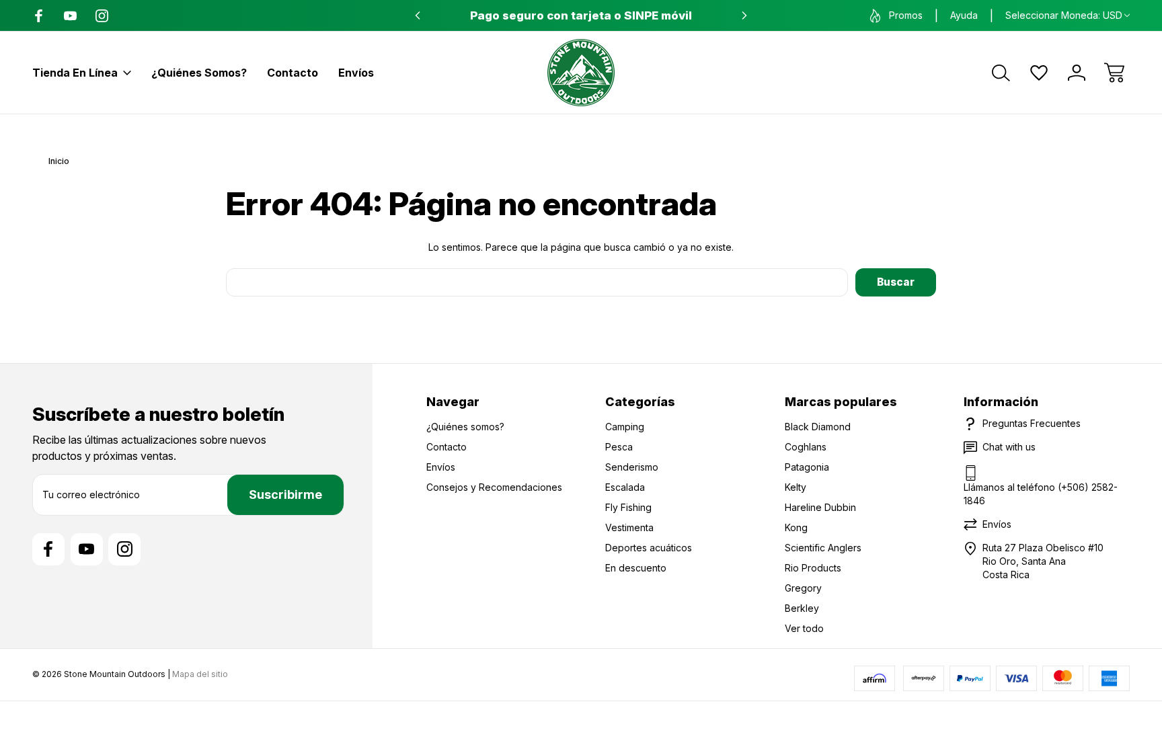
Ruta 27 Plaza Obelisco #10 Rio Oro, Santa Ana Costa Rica (1042, 561)
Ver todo (804, 628)
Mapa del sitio (200, 674)
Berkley (802, 608)
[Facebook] (38, 15)
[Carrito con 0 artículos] (1114, 72)
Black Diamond (818, 426)
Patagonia (807, 467)
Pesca (619, 446)
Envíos (356, 72)
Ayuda (964, 15)
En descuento (635, 568)
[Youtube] (70, 15)
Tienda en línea (75, 72)
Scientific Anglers (823, 547)
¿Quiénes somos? (199, 72)
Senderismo (631, 467)
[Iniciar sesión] (1076, 72)
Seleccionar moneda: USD (1063, 15)
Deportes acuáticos (648, 547)
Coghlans (805, 446)
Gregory (803, 588)
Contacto (292, 72)
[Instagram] (101, 15)
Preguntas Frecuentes (1031, 423)
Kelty (795, 487)
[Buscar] (1001, 72)
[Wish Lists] (1038, 72)
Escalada (625, 487)
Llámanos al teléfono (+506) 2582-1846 (1041, 493)
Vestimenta (629, 527)
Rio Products (813, 568)
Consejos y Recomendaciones (494, 487)
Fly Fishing (628, 507)
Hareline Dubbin (820, 507)
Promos (906, 15)
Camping (624, 426)
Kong (796, 527)
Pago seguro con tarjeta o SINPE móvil (581, 15)
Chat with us (1009, 446)
